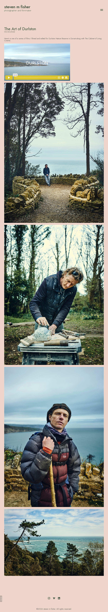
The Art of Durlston (20, 29)
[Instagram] (49, 598)
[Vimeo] (54, 598)
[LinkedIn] (59, 598)
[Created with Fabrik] (1, 599)
